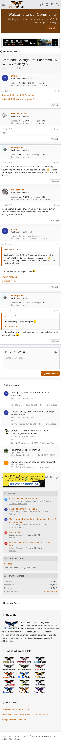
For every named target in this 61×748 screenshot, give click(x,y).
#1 (59, 91)
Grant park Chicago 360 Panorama (17, 95)
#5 (58, 244)
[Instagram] (7, 742)
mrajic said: (9, 316)
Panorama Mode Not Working (25, 449)
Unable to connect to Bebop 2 (23, 509)
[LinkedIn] (11, 742)
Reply (56, 105)
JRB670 (16, 405)
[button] (3, 4)
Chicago (43, 85)
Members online (16, 558)
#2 (58, 129)
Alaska (42, 123)
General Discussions (18, 504)
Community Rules (9, 715)
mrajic (6, 68)
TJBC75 (14, 465)
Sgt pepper (9, 564)
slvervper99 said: (11, 249)
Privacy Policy (42, 715)
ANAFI (24, 452)
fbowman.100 (50, 591)
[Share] (55, 91)
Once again (14, 532)
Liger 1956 (15, 452)
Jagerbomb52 (24, 455)
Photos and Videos (26, 398)
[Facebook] (2, 742)
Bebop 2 (12, 514)
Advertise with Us (9, 710)
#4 (58, 205)
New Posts (13, 493)
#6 (58, 311)
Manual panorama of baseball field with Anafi (33, 462)
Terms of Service (26, 715)
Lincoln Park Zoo (9, 277)
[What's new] (52, 4)
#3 (58, 163)
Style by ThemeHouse (11, 739)
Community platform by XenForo (28, 736)
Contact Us (24, 710)
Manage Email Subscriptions (13, 719)
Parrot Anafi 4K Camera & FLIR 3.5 (25, 498)
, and (21, 99)
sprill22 (14, 436)
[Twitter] (15, 742)
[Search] (57, 4)
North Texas (44, 199)
